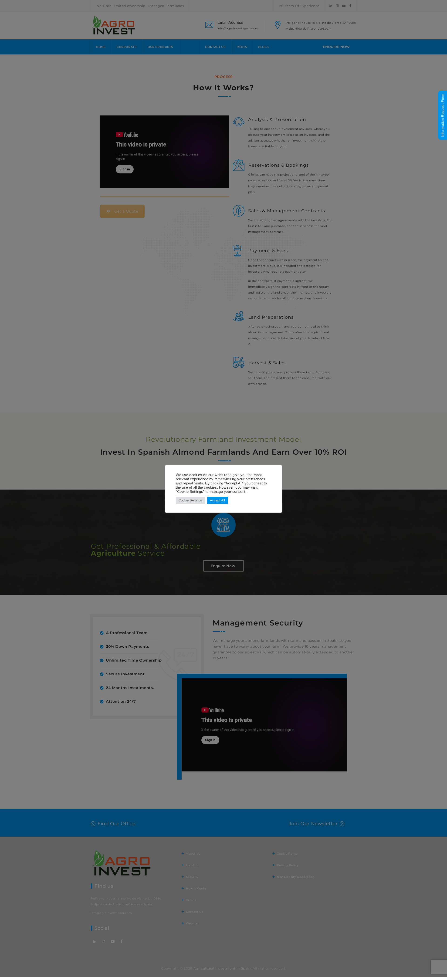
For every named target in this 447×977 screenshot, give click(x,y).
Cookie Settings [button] (190, 500)
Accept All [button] (217, 500)
